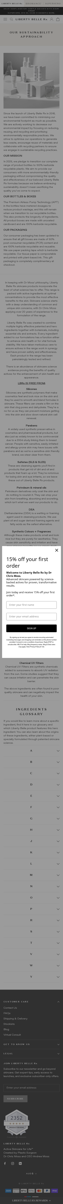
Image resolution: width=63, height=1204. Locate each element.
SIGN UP (31, 628)
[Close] (56, 550)
